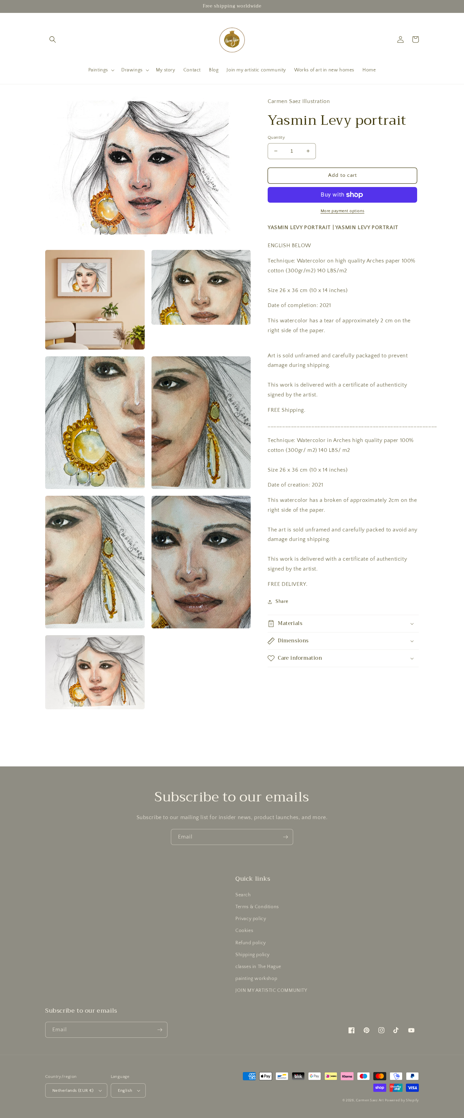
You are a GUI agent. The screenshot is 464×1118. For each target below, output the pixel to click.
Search (243, 895)
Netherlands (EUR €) (73, 1090)
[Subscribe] (285, 837)
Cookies (244, 930)
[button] (52, 39)
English (125, 1090)
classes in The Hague (258, 966)
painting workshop (256, 978)
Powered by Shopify (402, 1100)
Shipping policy (252, 955)
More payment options (342, 211)
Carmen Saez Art (370, 1100)
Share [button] (281, 601)
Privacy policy (250, 918)
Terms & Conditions (257, 907)
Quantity (276, 137)
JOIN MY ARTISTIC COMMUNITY (271, 990)
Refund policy (250, 943)
